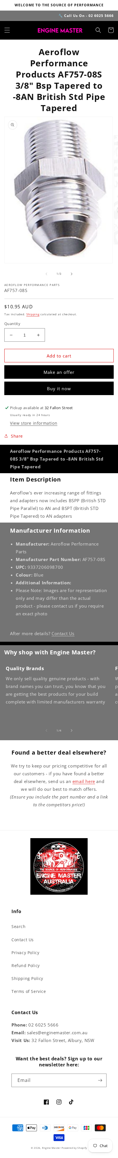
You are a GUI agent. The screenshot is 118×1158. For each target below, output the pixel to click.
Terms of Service (28, 991)
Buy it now (59, 388)
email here (83, 781)
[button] (7, 30)
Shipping (33, 314)
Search (18, 926)
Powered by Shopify (74, 1147)
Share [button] (17, 436)
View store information (33, 423)
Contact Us (63, 633)
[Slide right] (71, 274)
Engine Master (51, 1147)
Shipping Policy (27, 978)
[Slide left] (46, 274)
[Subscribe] (100, 1080)
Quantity (12, 323)
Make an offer (59, 372)
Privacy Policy (25, 952)
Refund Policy (25, 965)
